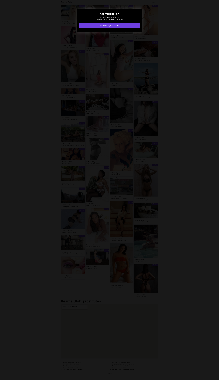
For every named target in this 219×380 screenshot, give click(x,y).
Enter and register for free (109, 25)
